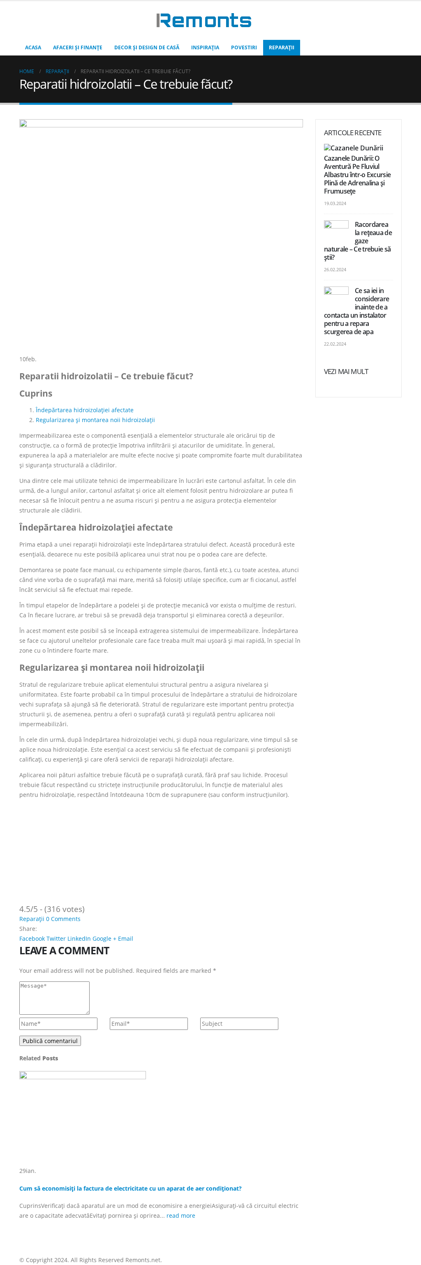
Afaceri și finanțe (77, 47)
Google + (104, 938)
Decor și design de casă (146, 47)
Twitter (56, 938)
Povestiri (244, 47)
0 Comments (63, 919)
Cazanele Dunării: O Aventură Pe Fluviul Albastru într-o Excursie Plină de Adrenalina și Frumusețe (357, 175)
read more (182, 1215)
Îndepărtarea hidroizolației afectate (85, 410)
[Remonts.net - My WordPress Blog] (204, 20)
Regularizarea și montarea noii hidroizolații (95, 420)
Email (125, 938)
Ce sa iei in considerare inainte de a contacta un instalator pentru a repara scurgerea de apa (356, 311)
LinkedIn (79, 938)
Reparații (281, 47)
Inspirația (205, 47)
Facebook (32, 938)
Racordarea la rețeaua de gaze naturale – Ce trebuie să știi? (358, 241)
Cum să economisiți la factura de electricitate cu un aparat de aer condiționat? (130, 1188)
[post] (354, 148)
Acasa (33, 47)
